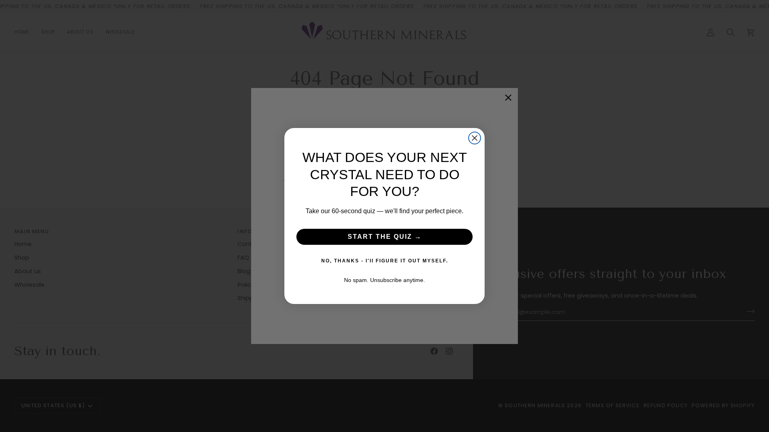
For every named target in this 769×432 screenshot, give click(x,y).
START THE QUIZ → (385, 236)
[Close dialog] (475, 138)
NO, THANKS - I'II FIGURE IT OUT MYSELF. (384, 261)
